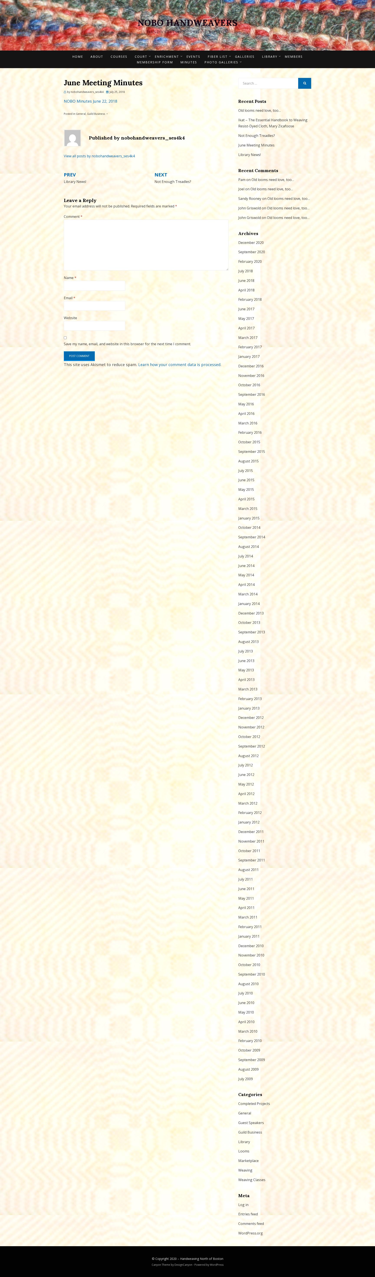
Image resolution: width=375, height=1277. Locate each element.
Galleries (245, 56)
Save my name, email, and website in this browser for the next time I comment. (127, 344)
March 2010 (247, 1031)
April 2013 (246, 679)
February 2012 (250, 812)
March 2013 (247, 689)
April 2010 (246, 1021)
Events (193, 56)
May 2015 (246, 489)
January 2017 (249, 356)
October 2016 (249, 385)
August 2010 (248, 983)
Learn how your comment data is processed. (179, 364)
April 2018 (246, 290)
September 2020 (251, 252)
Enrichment (167, 56)
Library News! (249, 154)
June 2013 (246, 660)
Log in (243, 1204)
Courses (119, 56)
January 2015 (249, 518)
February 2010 (250, 1040)
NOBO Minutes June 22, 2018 (90, 101)
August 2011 (248, 869)
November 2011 (251, 841)
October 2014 (249, 527)
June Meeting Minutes (256, 145)
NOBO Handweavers (188, 22)
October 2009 (249, 1050)
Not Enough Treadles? (256, 135)
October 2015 (249, 442)
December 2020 (251, 242)
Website (70, 318)
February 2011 (250, 926)
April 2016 (246, 413)
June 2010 (246, 1002)
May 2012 (246, 784)
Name (70, 277)
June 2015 (246, 480)
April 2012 (246, 793)
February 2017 (250, 347)
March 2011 (247, 917)
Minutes (188, 62)
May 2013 (246, 670)
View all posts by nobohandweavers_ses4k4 (99, 156)
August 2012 (248, 755)
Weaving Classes (251, 1179)
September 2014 (251, 537)
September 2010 (251, 974)
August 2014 (248, 546)
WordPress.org (250, 1233)
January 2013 (249, 708)
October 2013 (249, 622)
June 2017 (246, 309)
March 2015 (247, 508)
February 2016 (250, 432)
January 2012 (249, 822)
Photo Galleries (221, 62)
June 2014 (246, 565)
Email (69, 298)
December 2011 (251, 831)
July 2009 (245, 1078)
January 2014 (249, 603)
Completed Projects (254, 1103)
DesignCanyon (183, 1265)
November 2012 (251, 727)
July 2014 (245, 556)
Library (269, 56)
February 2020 (250, 261)
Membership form (155, 62)
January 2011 (249, 936)
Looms (243, 1151)
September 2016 (251, 394)
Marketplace (248, 1160)
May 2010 (246, 1012)
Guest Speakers (251, 1122)
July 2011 (245, 879)
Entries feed (248, 1214)
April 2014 (246, 584)
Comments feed (251, 1223)
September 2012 (251, 746)
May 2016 (246, 404)
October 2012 (249, 736)
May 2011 (246, 898)
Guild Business (96, 114)
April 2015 (246, 499)
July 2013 (245, 651)
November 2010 (251, 955)
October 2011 (249, 850)
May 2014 (246, 575)
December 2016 (251, 366)
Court (141, 56)
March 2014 (247, 594)
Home (77, 56)
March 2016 (247, 423)
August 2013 (248, 641)
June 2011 (246, 888)
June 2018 (246, 280)
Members (294, 56)
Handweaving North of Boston (201, 1259)
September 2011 (251, 860)
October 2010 (249, 964)
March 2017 (247, 337)
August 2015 (248, 461)
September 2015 (251, 451)
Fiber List (218, 56)
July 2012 (245, 765)
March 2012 (247, 803)
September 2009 (251, 1059)
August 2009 (248, 1069)
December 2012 (251, 717)
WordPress (217, 1265)
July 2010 (245, 993)
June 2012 (246, 774)
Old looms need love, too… (259, 110)
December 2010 (251, 945)
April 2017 (246, 328)
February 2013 (250, 698)
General (81, 114)
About (96, 56)
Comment (73, 216)
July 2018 (245, 271)
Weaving (245, 1170)
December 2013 (251, 613)
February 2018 (250, 299)
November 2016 (251, 375)
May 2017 (246, 318)
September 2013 (251, 632)
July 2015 (245, 470)
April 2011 (246, 907)
